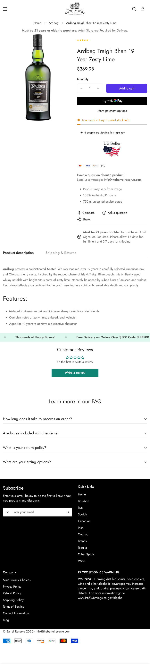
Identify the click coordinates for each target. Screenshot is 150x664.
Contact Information (16, 613)
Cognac (83, 534)
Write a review (75, 372)
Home (37, 23)
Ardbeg (54, 23)
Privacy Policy (12, 586)
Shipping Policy (13, 600)
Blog (6, 620)
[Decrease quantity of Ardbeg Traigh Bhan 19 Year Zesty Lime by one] (81, 88)
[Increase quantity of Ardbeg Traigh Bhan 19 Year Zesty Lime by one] (98, 88)
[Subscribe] (67, 512)
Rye (80, 507)
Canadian (84, 521)
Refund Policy (12, 593)
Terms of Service (13, 606)
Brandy (82, 541)
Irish (80, 527)
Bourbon (83, 501)
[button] (142, 9)
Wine (81, 561)
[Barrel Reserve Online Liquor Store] (75, 9)
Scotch (82, 514)
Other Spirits (86, 554)
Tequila (82, 547)
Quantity (82, 79)
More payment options (112, 110)
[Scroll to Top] (142, 642)
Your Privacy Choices (16, 580)
